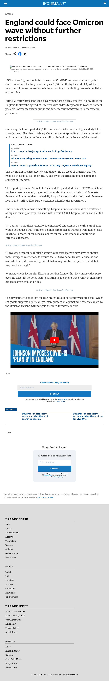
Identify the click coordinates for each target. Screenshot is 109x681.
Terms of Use (62, 399)
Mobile (8, 572)
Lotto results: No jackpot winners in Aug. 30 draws (41, 151)
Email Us (9, 580)
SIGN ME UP (54, 394)
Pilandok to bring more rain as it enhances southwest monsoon (48, 158)
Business (9, 545)
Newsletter (10, 592)
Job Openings (11, 597)
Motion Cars (11, 667)
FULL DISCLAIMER (45, 497)
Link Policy (10, 623)
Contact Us (10, 588)
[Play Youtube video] (54, 340)
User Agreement (13, 619)
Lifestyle (9, 536)
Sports (8, 528)
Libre (8, 646)
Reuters (8, 47)
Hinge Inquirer (12, 650)
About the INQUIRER (15, 615)
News (8, 524)
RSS (7, 576)
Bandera (9, 655)
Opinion (9, 549)
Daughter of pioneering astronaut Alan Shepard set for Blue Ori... (88, 416)
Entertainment (12, 532)
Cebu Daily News (13, 659)
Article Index (11, 632)
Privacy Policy (60, 401)
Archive (9, 584)
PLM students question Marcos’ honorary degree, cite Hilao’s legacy (51, 165)
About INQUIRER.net (15, 611)
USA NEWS (10, 557)
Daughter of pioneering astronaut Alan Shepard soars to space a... (35, 416)
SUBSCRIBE (54, 469)
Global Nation (11, 553)
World (9, 13)
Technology (10, 541)
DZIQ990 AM (11, 663)
